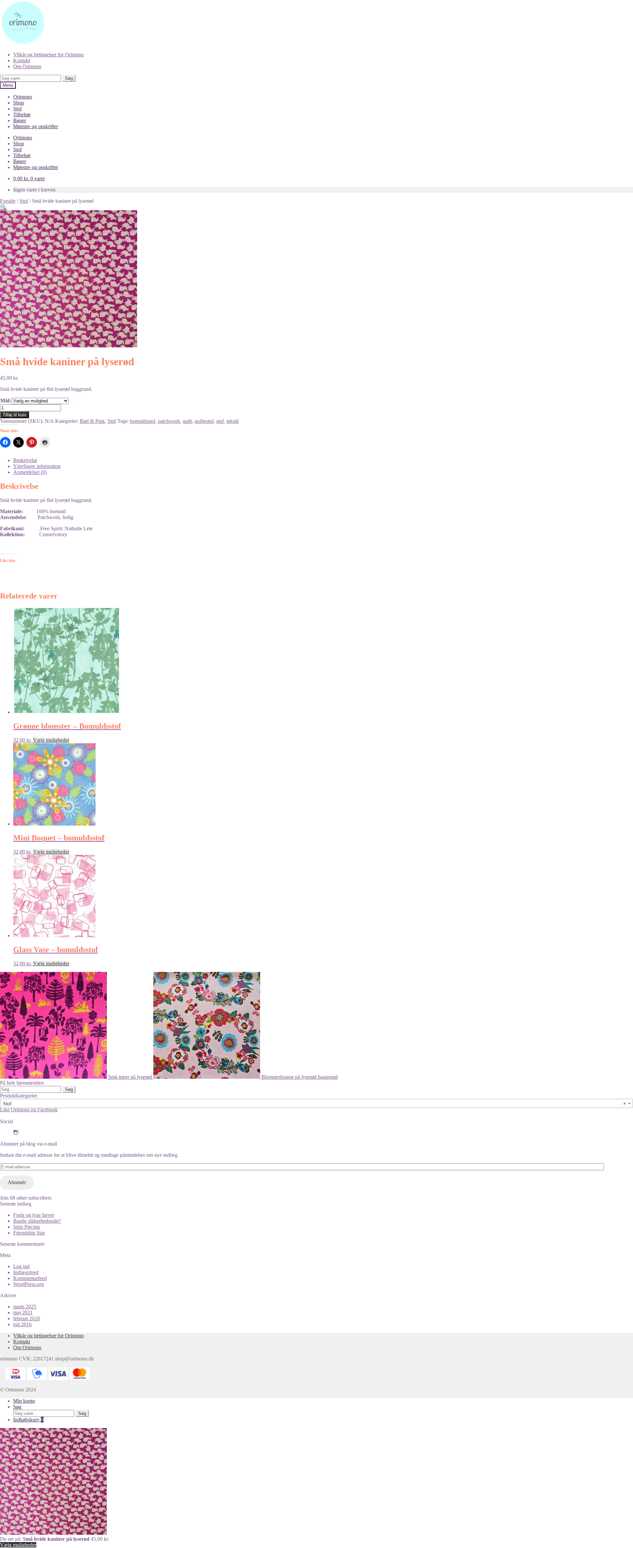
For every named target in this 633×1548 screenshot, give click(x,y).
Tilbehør (22, 114)
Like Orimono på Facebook (29, 1109)
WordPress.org (28, 1284)
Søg (69, 78)
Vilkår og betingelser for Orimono (48, 54)
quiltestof (204, 421)
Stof (17, 108)
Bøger (19, 120)
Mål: (5, 400)
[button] (3, 207)
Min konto (24, 1401)
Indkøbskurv (28, 1419)
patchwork (169, 421)
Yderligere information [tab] (37, 466)
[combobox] (316, 1103)
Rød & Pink (92, 421)
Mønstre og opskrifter (35, 126)
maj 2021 (23, 1312)
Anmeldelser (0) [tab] (30, 472)
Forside (7, 201)
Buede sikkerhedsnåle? (37, 1221)
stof (220, 421)
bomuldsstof (142, 421)
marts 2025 (24, 1306)
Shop (18, 102)
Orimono (22, 97)
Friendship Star (29, 1233)
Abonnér (17, 1182)
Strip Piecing (26, 1227)
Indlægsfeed (26, 1272)
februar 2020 (26, 1318)
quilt (187, 421)
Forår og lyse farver (33, 1215)
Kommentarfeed (30, 1278)
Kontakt (21, 60)
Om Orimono (27, 66)
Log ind (21, 1266)
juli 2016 (22, 1324)
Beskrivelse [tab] (25, 460)
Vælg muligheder (51, 740)
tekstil (232, 421)
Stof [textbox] (314, 1103)
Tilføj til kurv (14, 414)
